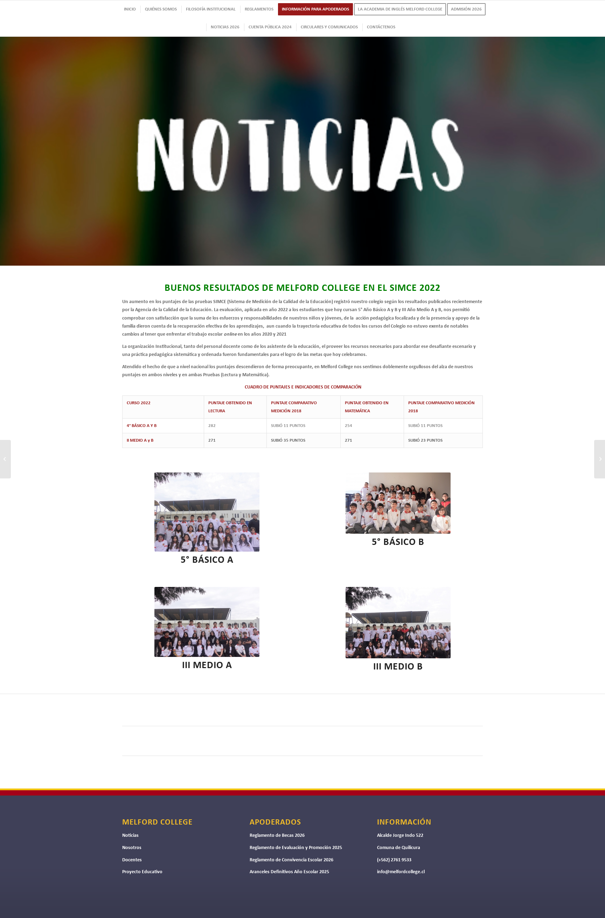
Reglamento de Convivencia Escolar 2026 (291, 860)
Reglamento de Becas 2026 (277, 835)
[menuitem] (129, 9)
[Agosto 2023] (599, 459)
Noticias (130, 835)
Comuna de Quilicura (398, 847)
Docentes (132, 860)
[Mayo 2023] (5, 459)
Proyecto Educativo (142, 872)
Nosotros (131, 847)
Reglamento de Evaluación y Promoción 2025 (296, 847)
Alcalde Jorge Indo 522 (400, 835)
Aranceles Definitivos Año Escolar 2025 (289, 872)
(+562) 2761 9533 (394, 860)
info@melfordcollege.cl (401, 872)
